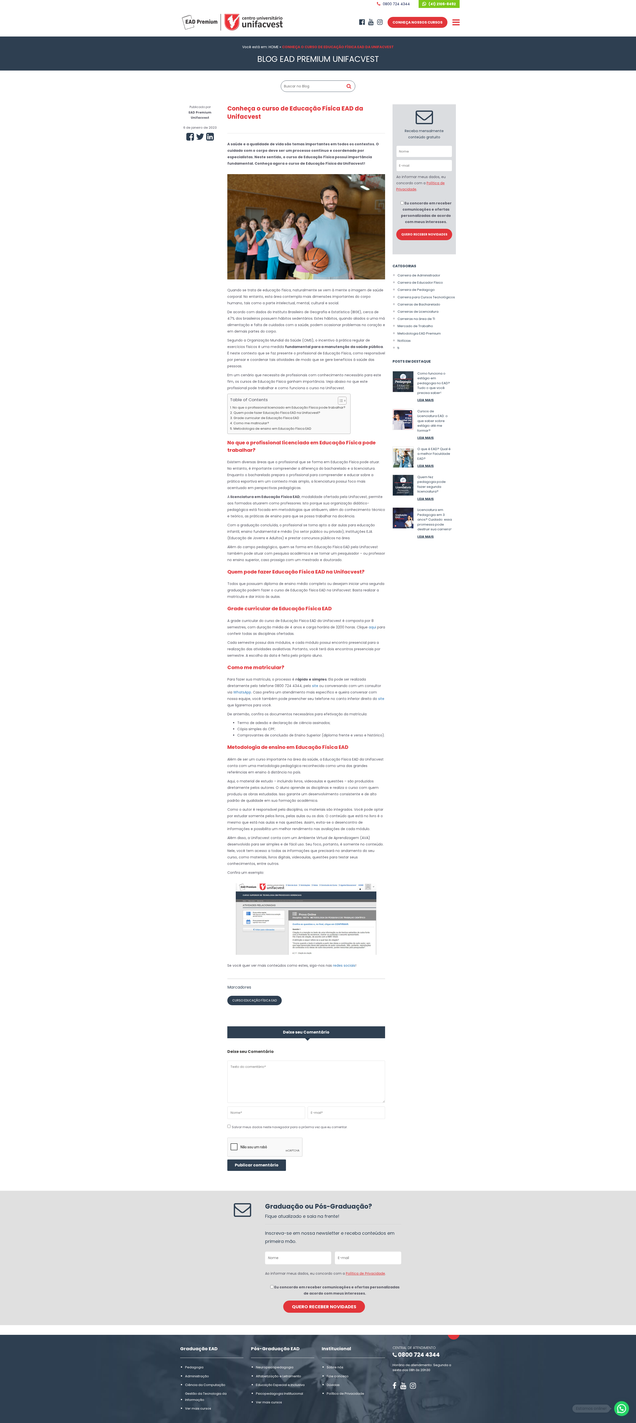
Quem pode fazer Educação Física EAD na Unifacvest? (277, 413)
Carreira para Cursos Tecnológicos (426, 297)
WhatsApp (242, 692)
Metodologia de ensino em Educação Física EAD (272, 428)
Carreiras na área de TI (416, 318)
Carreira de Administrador (419, 275)
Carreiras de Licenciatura (418, 311)
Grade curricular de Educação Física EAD (266, 418)
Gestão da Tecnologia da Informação (206, 1396)
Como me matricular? (251, 423)
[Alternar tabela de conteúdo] (339, 400)
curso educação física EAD (254, 1000)
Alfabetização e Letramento (278, 1376)
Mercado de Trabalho (415, 326)
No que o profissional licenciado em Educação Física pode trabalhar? (289, 407)
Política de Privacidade (365, 1273)
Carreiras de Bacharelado (419, 304)
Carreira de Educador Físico (420, 282)
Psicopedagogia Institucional (279, 1393)
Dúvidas (333, 1385)
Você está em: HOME (260, 46)
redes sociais (344, 965)
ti (398, 348)
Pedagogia (194, 1367)
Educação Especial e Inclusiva (280, 1385)
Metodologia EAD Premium (419, 333)
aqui (372, 627)
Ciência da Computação (205, 1385)
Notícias (404, 340)
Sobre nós (335, 1367)
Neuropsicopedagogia (274, 1367)
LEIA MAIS (425, 400)
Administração (197, 1376)
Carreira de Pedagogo (416, 289)
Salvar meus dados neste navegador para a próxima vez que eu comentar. (290, 1127)
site (315, 685)
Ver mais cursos (198, 1408)
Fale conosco (338, 1376)
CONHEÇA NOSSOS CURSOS (417, 22)
